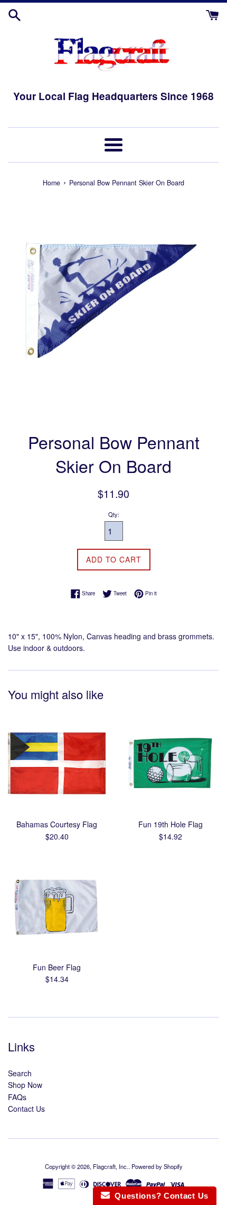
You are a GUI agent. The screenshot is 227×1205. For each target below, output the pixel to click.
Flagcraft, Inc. (110, 1166)
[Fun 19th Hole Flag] (170, 764)
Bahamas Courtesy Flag (56, 824)
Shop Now (25, 1084)
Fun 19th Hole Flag (170, 824)
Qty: (113, 514)
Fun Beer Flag (57, 967)
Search (20, 1073)
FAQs (17, 1097)
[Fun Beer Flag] (57, 907)
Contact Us (26, 1108)
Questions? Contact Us (159, 1195)
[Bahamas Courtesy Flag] (57, 764)
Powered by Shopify (157, 1166)
